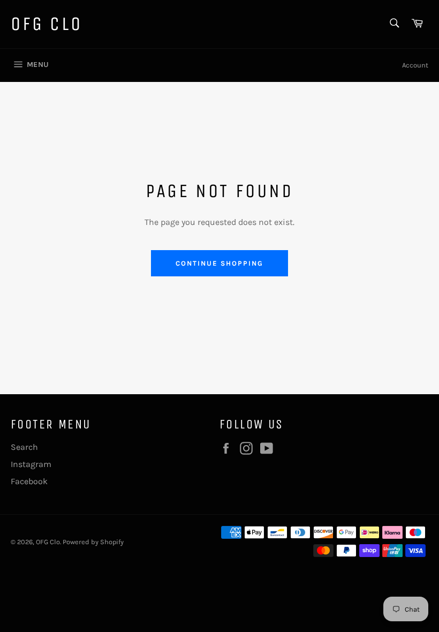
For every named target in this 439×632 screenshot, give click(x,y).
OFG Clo (46, 23)
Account (415, 65)
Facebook (29, 481)
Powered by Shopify (93, 542)
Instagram (31, 464)
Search (24, 447)
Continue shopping (219, 263)
